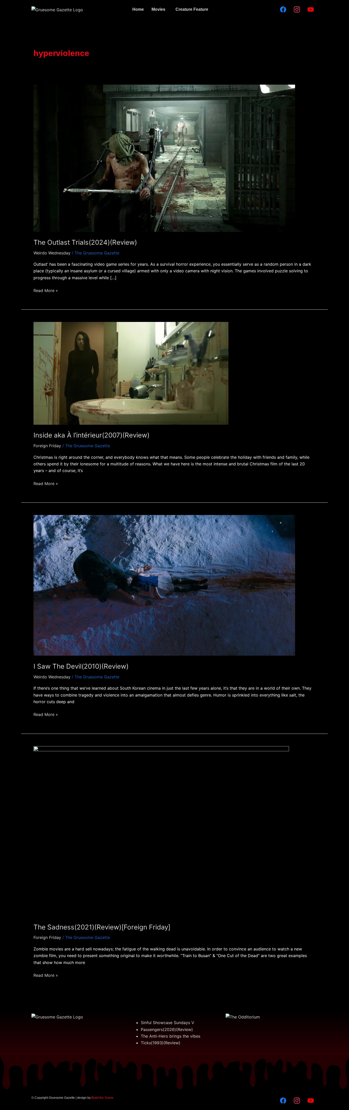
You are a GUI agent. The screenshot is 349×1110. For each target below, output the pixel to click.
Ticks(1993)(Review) (160, 1042)
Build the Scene (102, 1098)
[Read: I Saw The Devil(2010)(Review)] (164, 585)
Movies (158, 9)
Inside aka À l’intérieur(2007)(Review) (91, 435)
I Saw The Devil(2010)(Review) (81, 666)
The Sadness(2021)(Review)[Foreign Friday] (101, 927)
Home (138, 9)
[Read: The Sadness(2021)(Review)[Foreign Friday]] (161, 830)
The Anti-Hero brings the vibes (170, 1036)
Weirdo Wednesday (52, 252)
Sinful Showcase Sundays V (167, 1022)
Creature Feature (192, 9)
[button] (160, 9)
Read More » (45, 290)
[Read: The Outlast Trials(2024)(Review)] (164, 157)
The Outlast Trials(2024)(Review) (85, 242)
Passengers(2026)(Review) (167, 1029)
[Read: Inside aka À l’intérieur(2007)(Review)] (130, 373)
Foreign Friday (47, 445)
